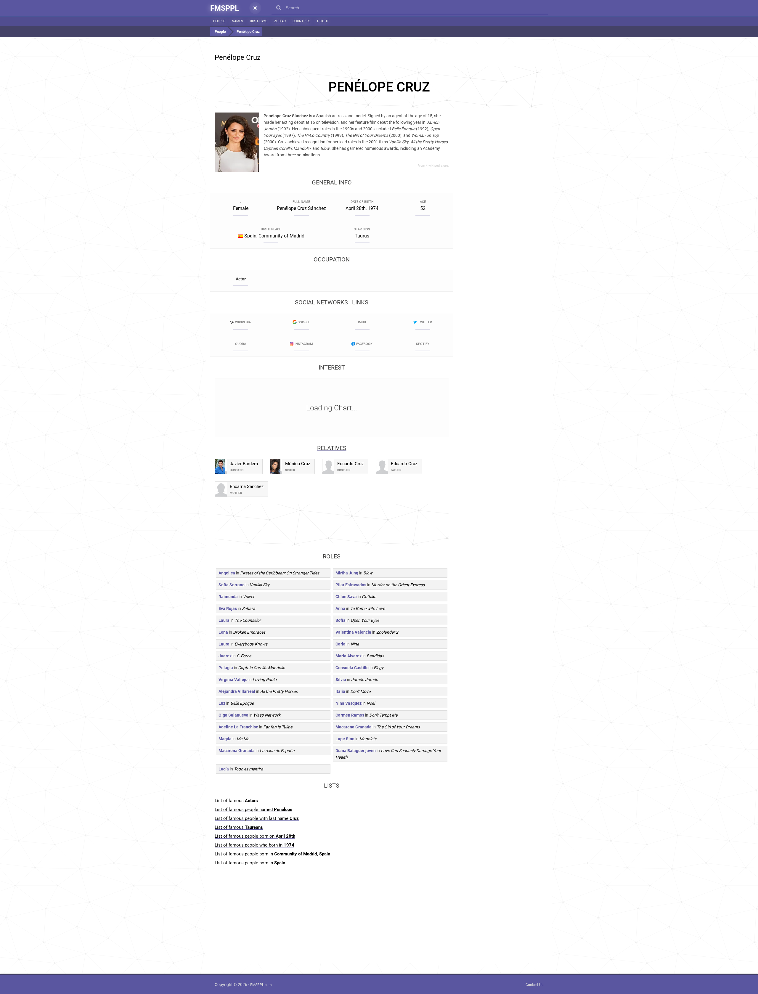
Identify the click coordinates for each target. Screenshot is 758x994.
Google (304, 322)
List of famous (236, 800)
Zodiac (280, 21)
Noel (371, 703)
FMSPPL (224, 8)
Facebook (364, 344)
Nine (355, 644)
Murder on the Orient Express (398, 584)
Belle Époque (242, 703)
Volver (248, 596)
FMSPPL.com (261, 985)
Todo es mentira (248, 769)
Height (323, 21)
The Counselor (248, 620)
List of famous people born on (255, 836)
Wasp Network (266, 715)
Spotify (422, 344)
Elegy (378, 667)
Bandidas (375, 655)
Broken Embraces (249, 632)
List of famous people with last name (257, 818)
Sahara (248, 608)
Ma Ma (243, 738)
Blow (367, 573)
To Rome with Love (367, 608)
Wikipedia (243, 322)
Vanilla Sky (259, 584)
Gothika (369, 596)
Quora (240, 344)
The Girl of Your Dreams (398, 727)
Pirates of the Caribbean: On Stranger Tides (279, 573)
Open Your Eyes (365, 620)
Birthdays (258, 21)
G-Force (244, 655)
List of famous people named (253, 809)
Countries (301, 21)
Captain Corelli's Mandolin (261, 667)
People (219, 21)
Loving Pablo (265, 679)
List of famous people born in (272, 854)
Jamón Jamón (364, 679)
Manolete (368, 738)
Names (237, 21)
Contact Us (534, 985)
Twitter (425, 322)
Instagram (304, 344)
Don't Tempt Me (383, 715)
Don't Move (360, 691)
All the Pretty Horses (279, 691)
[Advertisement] (379, 87)
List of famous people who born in (254, 845)
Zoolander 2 (387, 632)
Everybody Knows (251, 644)
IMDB (362, 322)
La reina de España (277, 750)
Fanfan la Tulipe (277, 727)
